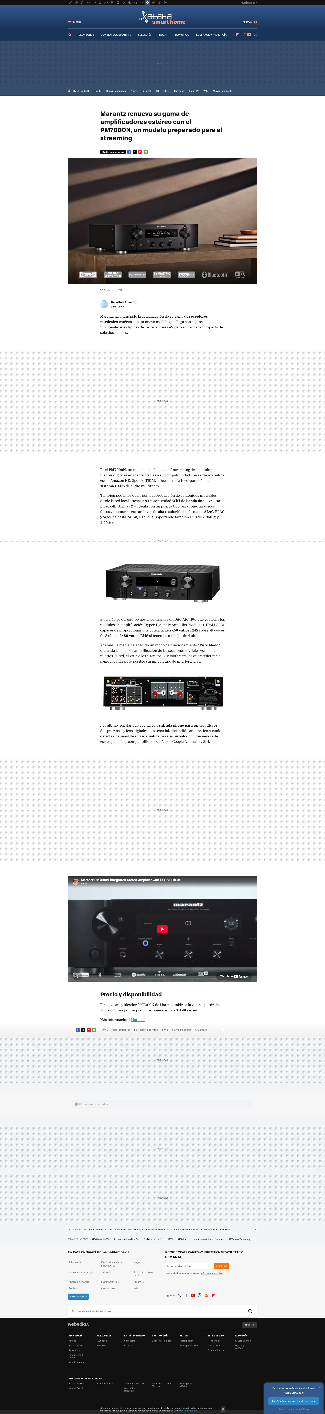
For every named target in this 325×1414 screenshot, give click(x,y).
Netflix (134, 90)
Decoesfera (214, 1345)
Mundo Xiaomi (76, 1362)
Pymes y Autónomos (241, 1347)
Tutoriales (106, 1272)
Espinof (128, 1345)
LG (157, 90)
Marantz (138, 1019)
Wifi (166, 1029)
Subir (247, 1324)
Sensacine (129, 1340)
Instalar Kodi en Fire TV (126, 1239)
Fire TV (97, 90)
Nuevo (247, 22)
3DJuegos (101, 1340)
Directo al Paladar (161, 1340)
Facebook (129, 152)
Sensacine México (134, 1383)
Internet (147, 90)
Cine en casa (108, 1288)
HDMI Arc (183, 1239)
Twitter (255, 35)
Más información (188, 1410)
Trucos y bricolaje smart (144, 1273)
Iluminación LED (110, 1281)
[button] (123, 302)
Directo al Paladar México (161, 1385)
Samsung (179, 90)
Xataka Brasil (76, 1388)
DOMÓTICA (182, 34)
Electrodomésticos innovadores (111, 1263)
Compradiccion (216, 1350)
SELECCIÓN (145, 34)
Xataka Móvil (75, 1345)
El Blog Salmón (243, 1340)
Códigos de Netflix (153, 1239)
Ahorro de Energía (79, 1281)
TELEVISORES (85, 34)
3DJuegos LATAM (105, 1383)
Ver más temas (78, 1296)
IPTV (170, 1239)
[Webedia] (78, 1324)
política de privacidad (211, 1273)
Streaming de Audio (147, 1029)
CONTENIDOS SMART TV (116, 34)
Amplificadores (182, 1029)
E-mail (146, 152)
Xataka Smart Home (162, 17)
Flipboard (237, 35)
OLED (166, 90)
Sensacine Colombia (129, 1389)
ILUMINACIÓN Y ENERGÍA (211, 34)
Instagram (243, 35)
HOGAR (163, 34)
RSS (206, 1294)
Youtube (249, 35)
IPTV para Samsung (239, 1239)
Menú (77, 22)
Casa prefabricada (116, 90)
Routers (73, 1288)
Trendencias (214, 1340)
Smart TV (194, 90)
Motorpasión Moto (189, 1345)
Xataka (72, 1340)
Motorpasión (186, 1340)
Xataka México (76, 1383)
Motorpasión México (186, 1385)
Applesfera (74, 1350)
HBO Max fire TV (100, 1239)
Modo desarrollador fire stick (208, 1239)
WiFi (205, 90)
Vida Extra (101, 1345)
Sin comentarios (114, 152)
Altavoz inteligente (222, 90)
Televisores (75, 1262)
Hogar (137, 1262)
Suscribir (221, 1266)
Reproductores (121, 1029)
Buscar (250, 1311)
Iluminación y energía (81, 1272)
